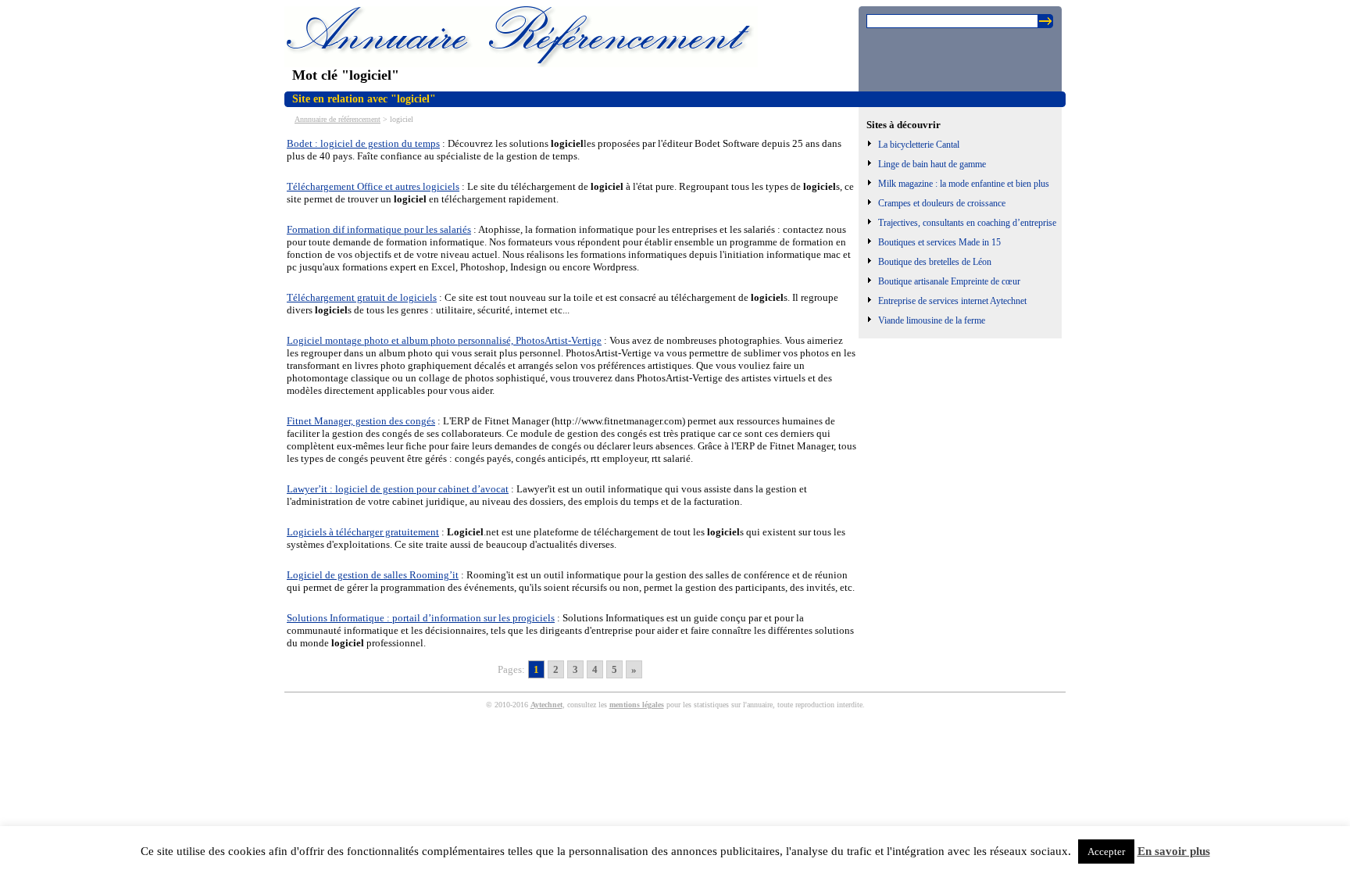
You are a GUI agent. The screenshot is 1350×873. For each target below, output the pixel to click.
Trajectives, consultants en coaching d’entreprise (967, 222)
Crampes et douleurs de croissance (941, 203)
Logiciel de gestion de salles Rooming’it (373, 575)
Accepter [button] (1106, 851)
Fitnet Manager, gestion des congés (361, 421)
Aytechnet (546, 704)
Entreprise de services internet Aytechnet (952, 300)
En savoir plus (1174, 851)
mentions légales (636, 704)
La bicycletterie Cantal (918, 144)
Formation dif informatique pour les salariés (379, 229)
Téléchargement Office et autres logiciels (373, 186)
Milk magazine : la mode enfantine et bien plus (963, 183)
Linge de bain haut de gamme (932, 164)
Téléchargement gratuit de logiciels (362, 297)
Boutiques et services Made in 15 (939, 242)
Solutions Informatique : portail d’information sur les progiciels (421, 618)
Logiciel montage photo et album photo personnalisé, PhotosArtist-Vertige (444, 340)
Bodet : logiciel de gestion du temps (363, 143)
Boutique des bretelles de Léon (934, 261)
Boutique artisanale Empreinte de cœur (949, 281)
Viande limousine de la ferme (931, 320)
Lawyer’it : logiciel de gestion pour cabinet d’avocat (398, 489)
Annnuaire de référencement (337, 119)
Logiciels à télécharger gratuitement (363, 532)
